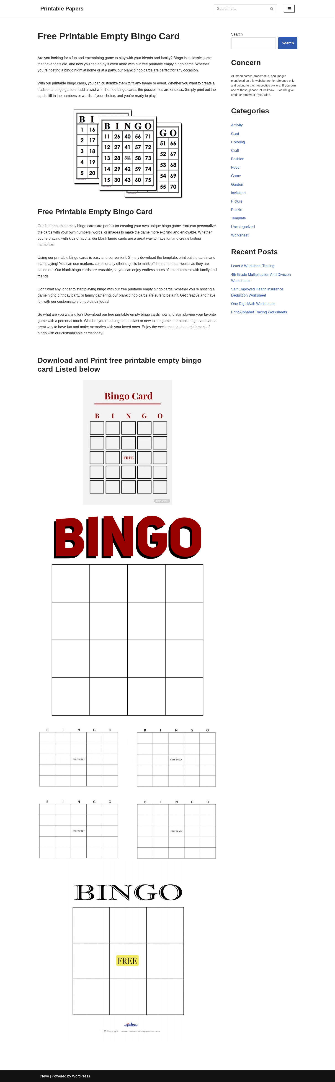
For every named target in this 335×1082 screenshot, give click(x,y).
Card (235, 134)
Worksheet (239, 235)
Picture (236, 201)
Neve (44, 1076)
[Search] (272, 8)
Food (235, 167)
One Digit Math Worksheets (253, 304)
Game (236, 176)
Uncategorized (243, 227)
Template (238, 218)
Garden (237, 184)
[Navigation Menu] (289, 9)
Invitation (238, 193)
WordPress (81, 1076)
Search (237, 34)
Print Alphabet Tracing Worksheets (259, 312)
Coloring (238, 142)
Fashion (237, 159)
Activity (237, 125)
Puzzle (236, 210)
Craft (235, 150)
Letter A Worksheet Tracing (252, 266)
